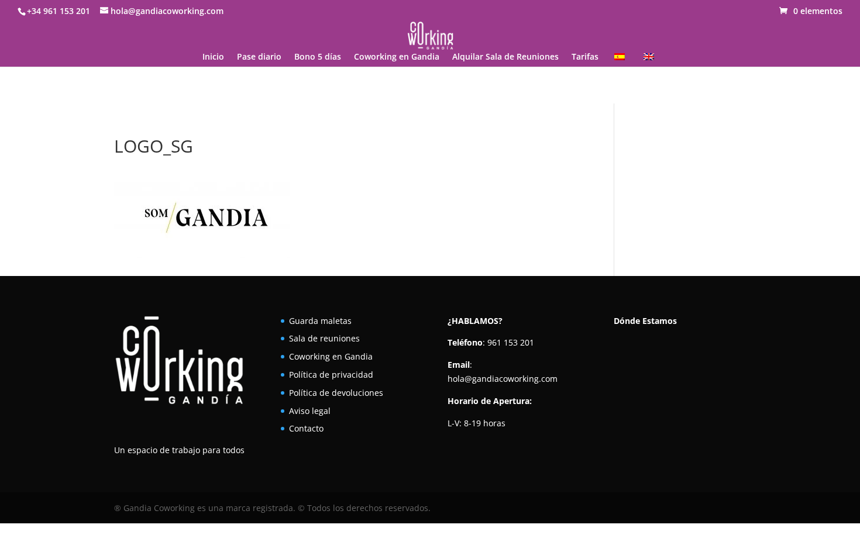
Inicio (213, 57)
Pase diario (259, 57)
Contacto (306, 428)
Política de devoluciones (336, 392)
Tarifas (585, 57)
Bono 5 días (317, 57)
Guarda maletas (320, 320)
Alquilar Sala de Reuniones (505, 57)
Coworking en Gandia (396, 57)
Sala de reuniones (324, 338)
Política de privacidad (331, 374)
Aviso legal (310, 410)
